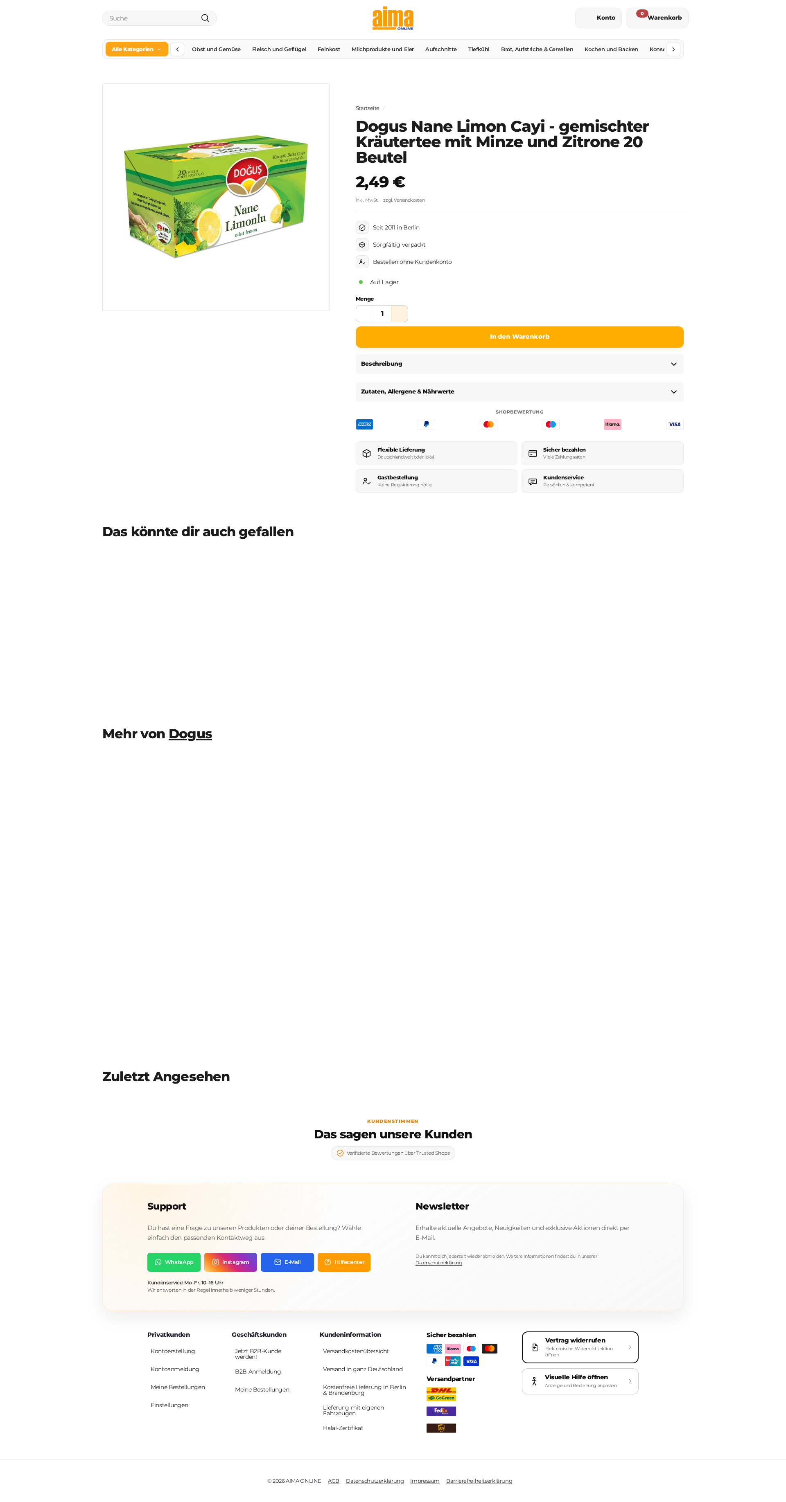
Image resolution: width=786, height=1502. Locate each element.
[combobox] (159, 18)
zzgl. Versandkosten (404, 200)
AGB (333, 1480)
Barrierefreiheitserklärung (479, 1480)
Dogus (190, 734)
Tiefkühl (479, 49)
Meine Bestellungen (178, 1387)
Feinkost (329, 49)
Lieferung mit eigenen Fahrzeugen (353, 1410)
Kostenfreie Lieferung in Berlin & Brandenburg (364, 1389)
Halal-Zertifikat (343, 1428)
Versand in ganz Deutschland (362, 1369)
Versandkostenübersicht (356, 1351)
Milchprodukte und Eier (383, 49)
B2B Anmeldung (258, 1371)
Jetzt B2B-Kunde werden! (258, 1353)
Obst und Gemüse (216, 49)
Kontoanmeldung (175, 1369)
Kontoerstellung (173, 1351)
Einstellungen (169, 1405)
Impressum (425, 1480)
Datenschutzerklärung (439, 1263)
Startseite (367, 108)
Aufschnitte (441, 49)
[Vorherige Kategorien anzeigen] (177, 49)
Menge (365, 298)
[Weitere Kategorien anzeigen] (673, 49)
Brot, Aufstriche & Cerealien (537, 49)
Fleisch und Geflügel (279, 49)
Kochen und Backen (611, 49)
